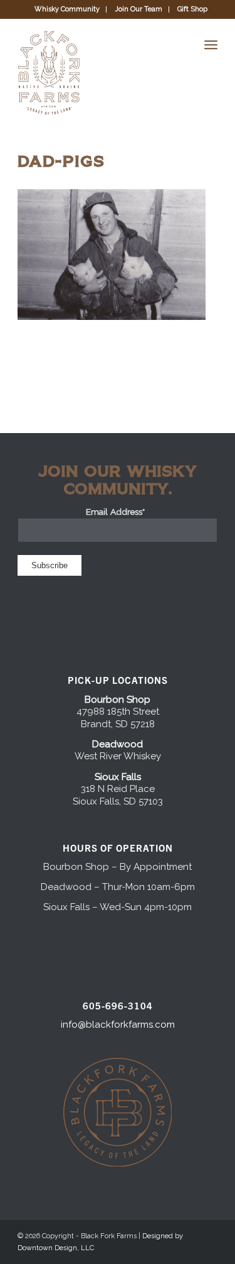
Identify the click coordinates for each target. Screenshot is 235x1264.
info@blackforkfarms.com (118, 1024)
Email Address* (118, 512)
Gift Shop (192, 9)
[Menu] (210, 45)
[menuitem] (67, 9)
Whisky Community (67, 9)
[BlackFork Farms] (97, 73)
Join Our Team (138, 9)
